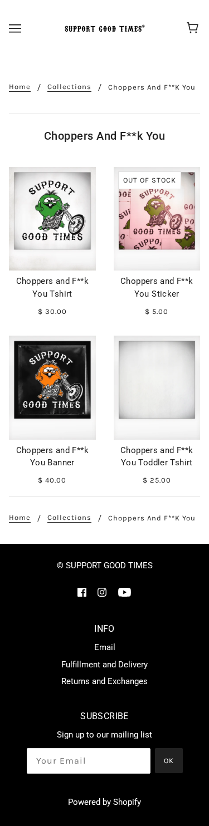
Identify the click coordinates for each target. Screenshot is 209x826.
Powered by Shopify (104, 802)
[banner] (103, 28)
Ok (169, 760)
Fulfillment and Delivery (104, 665)
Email (104, 647)
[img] (82, 592)
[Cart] (194, 28)
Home (20, 87)
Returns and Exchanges (104, 681)
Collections (69, 87)
